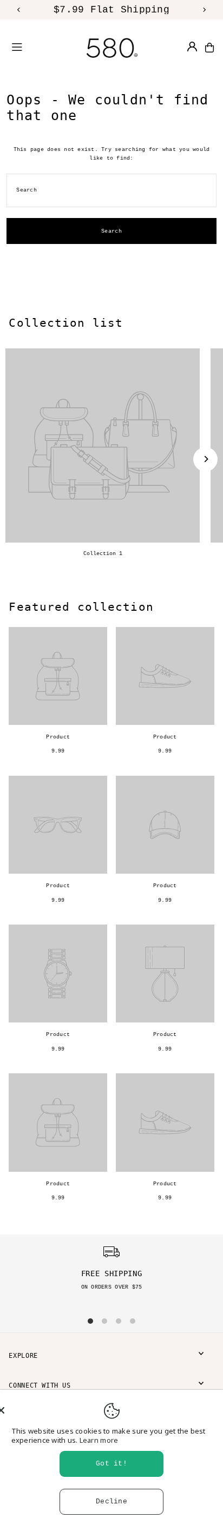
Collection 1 (102, 554)
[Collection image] (102, 445)
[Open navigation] (30, 47)
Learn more (99, 1440)
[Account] (192, 46)
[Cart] (209, 47)
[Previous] (19, 9)
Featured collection (81, 606)
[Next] (204, 9)
